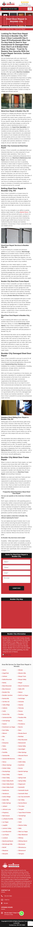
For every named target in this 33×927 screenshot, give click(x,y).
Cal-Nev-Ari (5, 701)
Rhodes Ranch (22, 733)
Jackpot (4, 806)
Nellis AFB (21, 689)
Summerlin (21, 787)
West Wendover (23, 834)
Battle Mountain (7, 679)
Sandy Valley (22, 746)
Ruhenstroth (22, 743)
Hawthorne (5, 790)
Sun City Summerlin (24, 796)
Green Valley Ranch (8, 784)
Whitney (20, 838)
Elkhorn (4, 733)
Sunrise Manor (22, 803)
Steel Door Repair (20, 29)
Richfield (20, 736)
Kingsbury (5, 812)
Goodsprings (6, 771)
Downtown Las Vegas (8, 727)
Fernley (4, 749)
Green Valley (6, 777)
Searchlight (21, 749)
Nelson (20, 692)
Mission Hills (22, 673)
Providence (21, 724)
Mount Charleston (23, 686)
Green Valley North (7, 781)
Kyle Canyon (6, 815)
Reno (19, 730)
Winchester (21, 844)
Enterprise (5, 743)
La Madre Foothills (7, 819)
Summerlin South (23, 790)
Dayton (4, 724)
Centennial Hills (7, 717)
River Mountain (22, 739)
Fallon (4, 746)
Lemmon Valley (6, 828)
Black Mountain (7, 686)
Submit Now (16, 588)
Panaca (20, 711)
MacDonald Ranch (7, 841)
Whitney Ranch (22, 841)
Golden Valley (6, 768)
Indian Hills (5, 800)
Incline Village (6, 796)
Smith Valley (22, 762)
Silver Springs (22, 752)
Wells (19, 828)
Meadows (5, 850)
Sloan (20, 758)
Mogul (20, 682)
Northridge (21, 698)
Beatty (4, 682)
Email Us (7, 899)
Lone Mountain (6, 831)
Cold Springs (6, 720)
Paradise (20, 714)
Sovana (20, 768)
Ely (3, 739)
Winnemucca (22, 847)
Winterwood (22, 850)
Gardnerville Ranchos (8, 758)
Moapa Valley (22, 679)
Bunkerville (5, 698)
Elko (3, 736)
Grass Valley (6, 774)
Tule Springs (22, 815)
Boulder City (9, 29)
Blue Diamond (6, 689)
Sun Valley (21, 800)
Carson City (5, 714)
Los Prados (5, 834)
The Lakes (21, 806)
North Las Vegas (23, 695)
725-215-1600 (8, 896)
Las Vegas (5, 822)
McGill (4, 847)
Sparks (20, 774)
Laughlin (4, 825)
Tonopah (21, 809)
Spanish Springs (23, 771)
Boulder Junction (7, 695)
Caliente (4, 708)
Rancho (20, 727)
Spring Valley (22, 781)
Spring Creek (22, 777)
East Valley (5, 730)
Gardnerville (5, 755)
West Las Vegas (23, 831)
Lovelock (5, 838)
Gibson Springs (7, 765)
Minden (20, 670)
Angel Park (5, 673)
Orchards (21, 701)
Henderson (5, 793)
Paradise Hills (22, 717)
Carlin (4, 711)
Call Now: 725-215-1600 (10, 9)
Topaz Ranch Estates (24, 812)
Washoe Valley (22, 825)
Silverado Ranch (23, 755)
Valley (20, 819)
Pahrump (21, 708)
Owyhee (20, 705)
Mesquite (5, 853)
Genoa (4, 762)
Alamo (4, 670)
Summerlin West (23, 793)
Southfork (21, 765)
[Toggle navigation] (30, 8)
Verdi (19, 822)
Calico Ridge (6, 705)
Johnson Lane (6, 809)
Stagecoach (21, 784)
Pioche (20, 720)
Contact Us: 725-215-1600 (17, 925)
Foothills (4, 752)
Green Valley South (8, 787)
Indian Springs (6, 803)
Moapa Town (22, 676)
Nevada (6, 903)
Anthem (4, 676)
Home (3, 29)
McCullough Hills (7, 844)
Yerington (21, 853)
